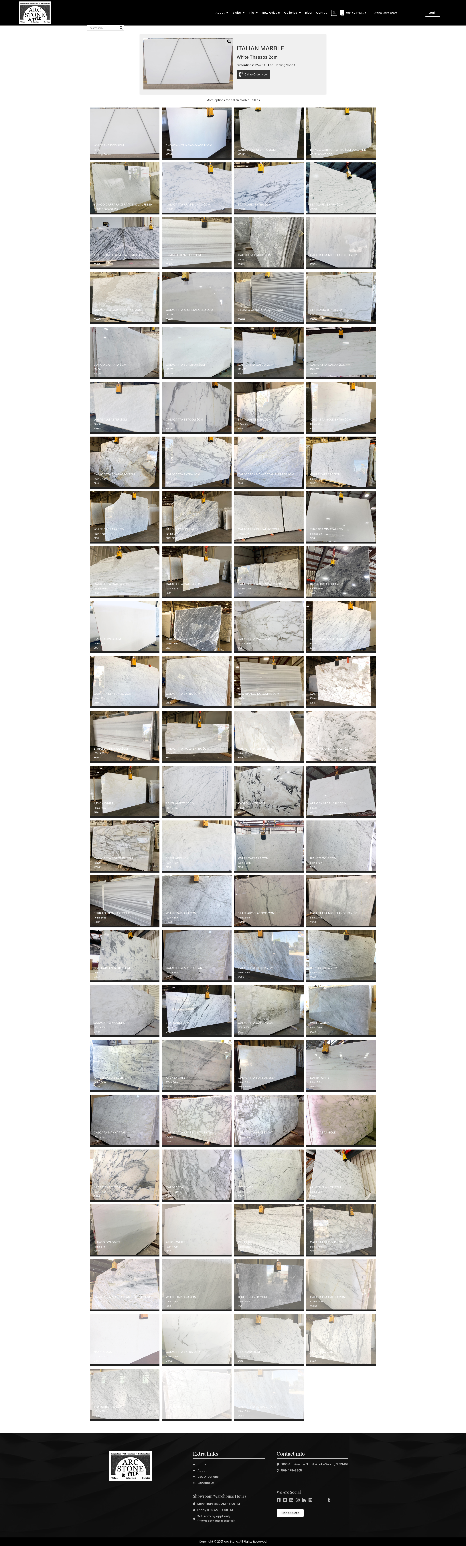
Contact (322, 13)
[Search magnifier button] (121, 27)
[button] (385, 13)
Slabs (237, 13)
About (220, 13)
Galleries (290, 13)
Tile (251, 13)
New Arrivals (271, 13)
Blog (308, 13)
